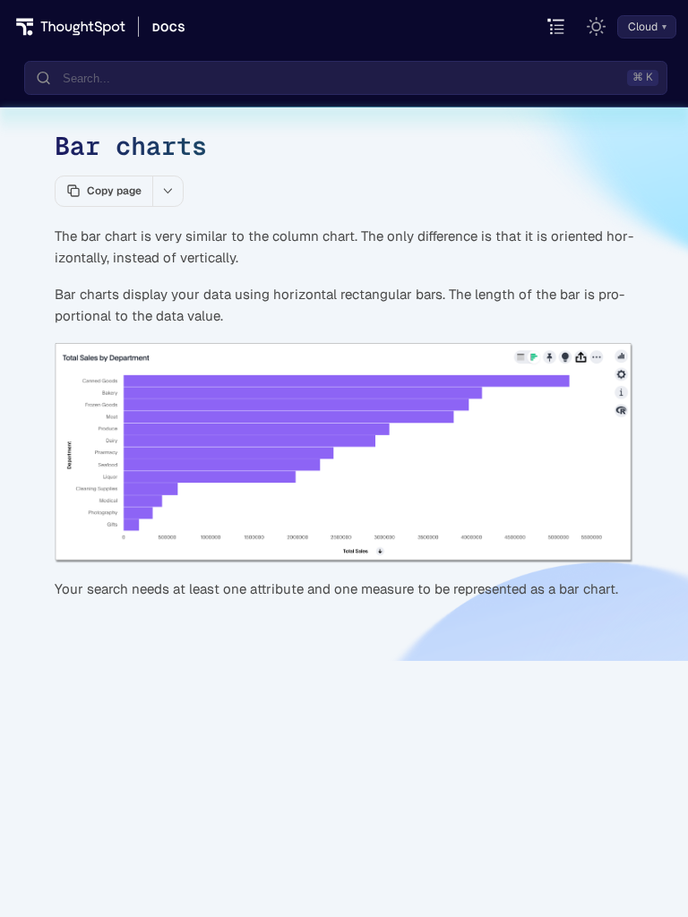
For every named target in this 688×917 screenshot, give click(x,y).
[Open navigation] (557, 27)
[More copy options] (167, 190)
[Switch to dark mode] (596, 26)
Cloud (643, 27)
